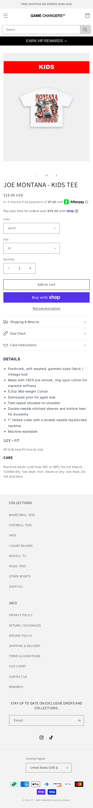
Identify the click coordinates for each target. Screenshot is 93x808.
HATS (12, 535)
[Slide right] (56, 175)
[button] (6, 16)
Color (6, 219)
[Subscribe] (79, 720)
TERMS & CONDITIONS (24, 656)
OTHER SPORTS (19, 576)
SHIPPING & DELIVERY (24, 646)
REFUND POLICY (20, 636)
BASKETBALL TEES (22, 515)
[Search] (85, 29)
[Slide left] (37, 175)
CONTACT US (18, 677)
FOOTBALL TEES (20, 525)
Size (6, 239)
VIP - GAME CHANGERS (40, 800)
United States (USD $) (44, 767)
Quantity (9, 259)
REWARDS (16, 687)
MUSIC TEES (17, 566)
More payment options (46, 308)
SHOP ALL (16, 586)
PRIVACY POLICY (21, 615)
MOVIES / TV (17, 556)
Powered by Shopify (60, 800)
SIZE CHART (17, 666)
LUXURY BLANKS (21, 546)
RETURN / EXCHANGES (25, 625)
